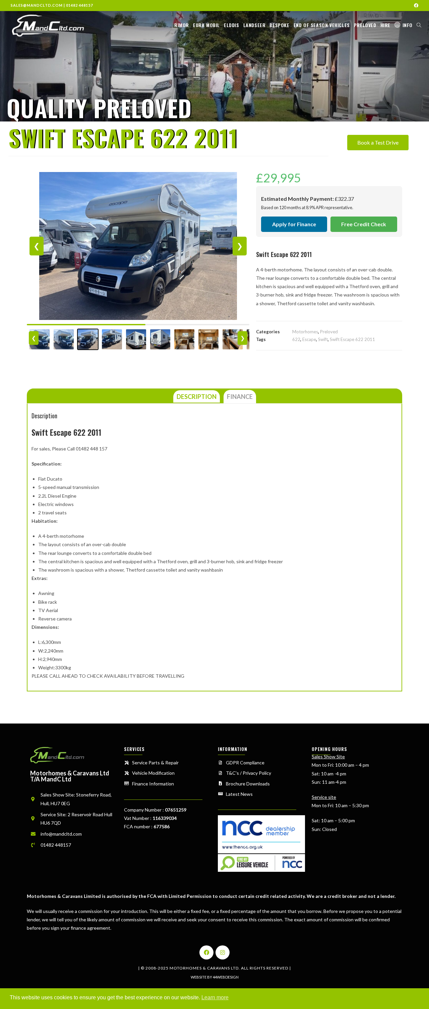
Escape (309, 339)
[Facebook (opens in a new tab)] (415, 5)
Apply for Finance (294, 224)
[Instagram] (223, 952)
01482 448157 (79, 5)
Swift (323, 339)
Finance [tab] (240, 396)
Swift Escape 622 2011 (352, 339)
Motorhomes (305, 331)
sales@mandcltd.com (37, 5)
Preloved (329, 331)
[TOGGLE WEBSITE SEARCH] (419, 25)
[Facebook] (206, 952)
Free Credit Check (363, 224)
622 (296, 339)
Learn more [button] (215, 997)
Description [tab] (197, 396)
